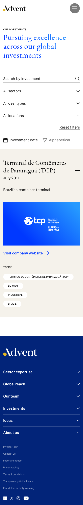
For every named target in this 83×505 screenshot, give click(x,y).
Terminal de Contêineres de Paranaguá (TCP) (38, 276)
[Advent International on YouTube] (26, 498)
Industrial (15, 294)
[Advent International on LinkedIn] (5, 498)
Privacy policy (11, 467)
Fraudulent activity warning (18, 488)
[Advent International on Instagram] (18, 498)
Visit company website (23, 253)
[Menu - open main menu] (75, 8)
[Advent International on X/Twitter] (11, 498)
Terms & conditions (14, 474)
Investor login (10, 446)
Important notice (12, 460)
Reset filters (69, 127)
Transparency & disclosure (18, 481)
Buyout (13, 285)
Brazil (12, 303)
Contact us (9, 453)
